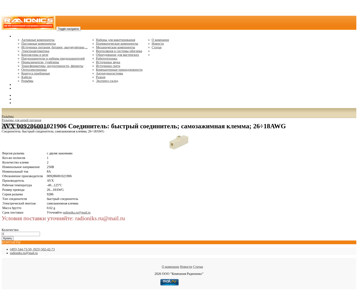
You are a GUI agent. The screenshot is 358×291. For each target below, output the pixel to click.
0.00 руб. (19, 103)
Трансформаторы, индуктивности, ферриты (52, 66)
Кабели (26, 77)
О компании (160, 40)
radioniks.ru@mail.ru (27, 88)
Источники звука (108, 62)
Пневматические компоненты (117, 43)
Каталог (18, 36)
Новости (158, 43)
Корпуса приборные (35, 73)
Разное (100, 77)
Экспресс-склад (107, 81)
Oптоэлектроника (34, 69)
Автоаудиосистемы (109, 73)
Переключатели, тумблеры (40, 62)
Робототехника (106, 58)
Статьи (157, 47)
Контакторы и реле (34, 55)
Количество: (10, 230)
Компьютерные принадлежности (119, 69)
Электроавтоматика (35, 51)
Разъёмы (8, 116)
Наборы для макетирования (115, 40)
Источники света (108, 66)
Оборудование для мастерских (117, 55)
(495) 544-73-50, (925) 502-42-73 (32, 249)
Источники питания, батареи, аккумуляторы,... (54, 47)
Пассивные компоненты (38, 43)
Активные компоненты (37, 40)
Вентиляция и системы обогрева (119, 51)
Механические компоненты (115, 47)
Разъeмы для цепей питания (21, 120)
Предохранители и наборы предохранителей (53, 58)
